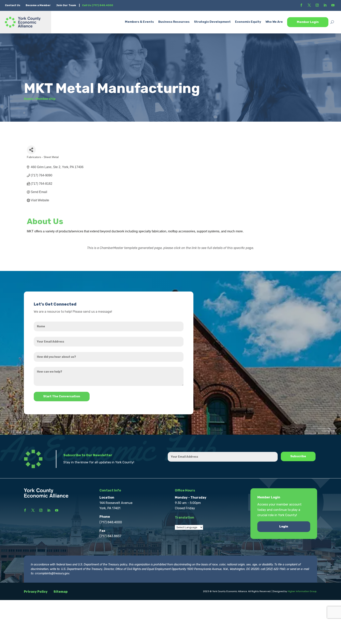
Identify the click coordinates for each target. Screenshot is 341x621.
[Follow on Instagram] (317, 5)
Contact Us (13, 5)
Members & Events (139, 22)
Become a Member (38, 5)
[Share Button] (31, 149)
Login (283, 526)
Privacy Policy (36, 592)
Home (28, 99)
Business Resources (174, 22)
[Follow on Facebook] (301, 5)
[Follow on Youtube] (333, 5)
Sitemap (60, 592)
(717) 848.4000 (110, 522)
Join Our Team (66, 5)
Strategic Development (212, 22)
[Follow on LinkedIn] (325, 5)
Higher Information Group (302, 591)
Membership (45, 99)
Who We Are (274, 22)
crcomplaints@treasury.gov (52, 573)
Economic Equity (248, 22)
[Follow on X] (309, 5)
